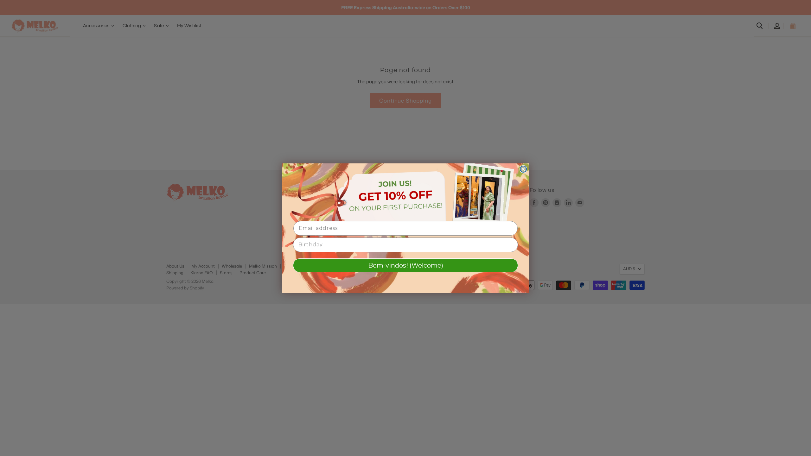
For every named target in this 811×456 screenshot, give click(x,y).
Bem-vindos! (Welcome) (405, 265)
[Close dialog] (523, 169)
